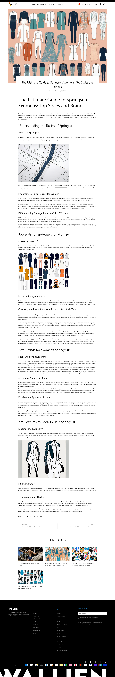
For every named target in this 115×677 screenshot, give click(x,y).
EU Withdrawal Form (62, 650)
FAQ (58, 627)
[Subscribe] (105, 613)
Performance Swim (37, 619)
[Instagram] (95, 662)
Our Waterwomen (61, 621)
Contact (59, 633)
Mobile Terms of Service (63, 639)
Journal (58, 619)
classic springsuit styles (33, 322)
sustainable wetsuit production (76, 403)
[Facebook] (24, 516)
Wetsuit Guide (36, 616)
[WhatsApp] (38, 516)
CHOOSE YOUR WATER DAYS (39, 4)
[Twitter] (31, 516)
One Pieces (35, 621)
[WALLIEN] (13, 4)
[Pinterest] (28, 516)
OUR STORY (61, 4)
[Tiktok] (106, 662)
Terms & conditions (93, 617)
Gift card (35, 633)
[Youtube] (101, 662)
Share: (20, 516)
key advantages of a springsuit (31, 185)
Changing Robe (36, 630)
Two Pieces (35, 624)
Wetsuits (35, 613)
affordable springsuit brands (71, 382)
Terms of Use (60, 642)
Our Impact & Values (62, 624)
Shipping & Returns (61, 630)
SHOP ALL (51, 4)
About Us (59, 613)
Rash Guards (36, 627)
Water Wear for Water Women (57, 78)
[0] (104, 4)
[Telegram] (34, 516)
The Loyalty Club (61, 616)
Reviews (59, 647)
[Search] (96, 4)
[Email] (41, 516)
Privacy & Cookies (61, 636)
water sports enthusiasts (61, 187)
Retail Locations (61, 644)
